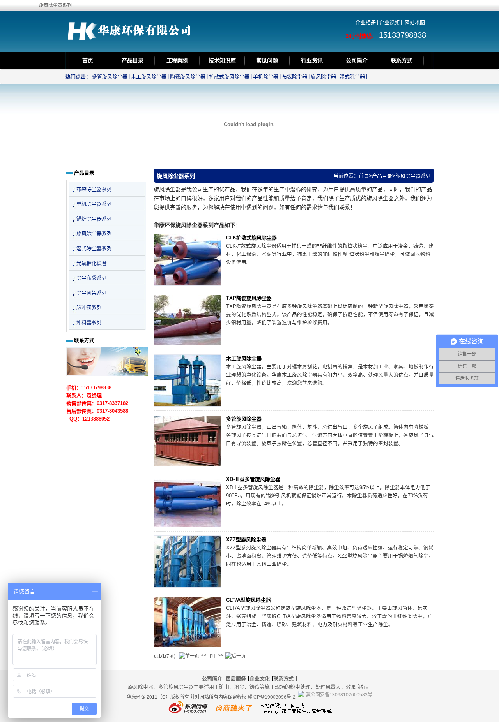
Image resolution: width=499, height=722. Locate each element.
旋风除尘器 (323, 76)
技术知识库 (222, 60)
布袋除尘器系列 (94, 189)
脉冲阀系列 (89, 307)
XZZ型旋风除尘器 (246, 539)
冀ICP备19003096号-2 (272, 697)
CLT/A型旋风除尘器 (248, 600)
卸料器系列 (89, 322)
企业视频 (389, 22)
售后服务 (236, 678)
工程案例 (177, 60)
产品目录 (132, 60)
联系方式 (401, 60)
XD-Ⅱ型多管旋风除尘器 (253, 479)
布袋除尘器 (294, 76)
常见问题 (267, 60)
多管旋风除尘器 (109, 76)
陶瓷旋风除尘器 (187, 76)
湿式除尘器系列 (94, 248)
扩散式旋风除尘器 (229, 76)
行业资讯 (312, 60)
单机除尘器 (265, 76)
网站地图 (415, 22)
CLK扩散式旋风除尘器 (251, 238)
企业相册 (366, 22)
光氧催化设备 (91, 263)
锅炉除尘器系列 (94, 219)
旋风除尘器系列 (413, 176)
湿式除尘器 (352, 76)
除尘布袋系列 (91, 278)
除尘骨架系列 (91, 293)
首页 (87, 60)
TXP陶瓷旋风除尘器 (249, 298)
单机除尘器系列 (94, 204)
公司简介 (357, 60)
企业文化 (260, 678)
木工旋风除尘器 (148, 76)
